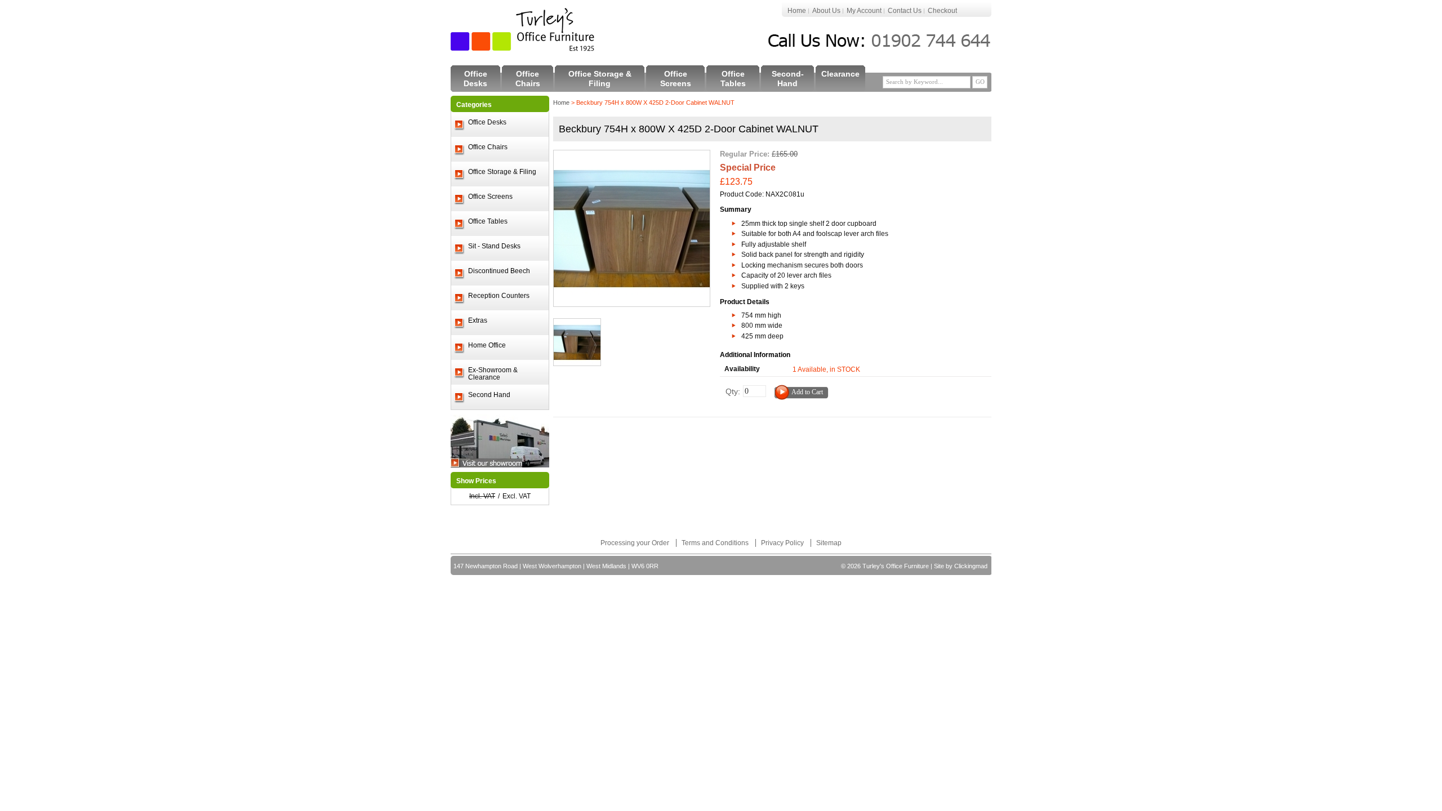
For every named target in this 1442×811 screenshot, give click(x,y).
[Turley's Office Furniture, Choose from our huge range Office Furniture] (523, 29)
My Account (864, 11)
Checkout (942, 11)
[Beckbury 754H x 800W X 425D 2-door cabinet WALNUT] (632, 155)
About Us (826, 11)
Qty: (733, 391)
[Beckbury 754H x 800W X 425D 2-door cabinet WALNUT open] (577, 324)
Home (796, 11)
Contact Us (905, 11)
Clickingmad (970, 566)
